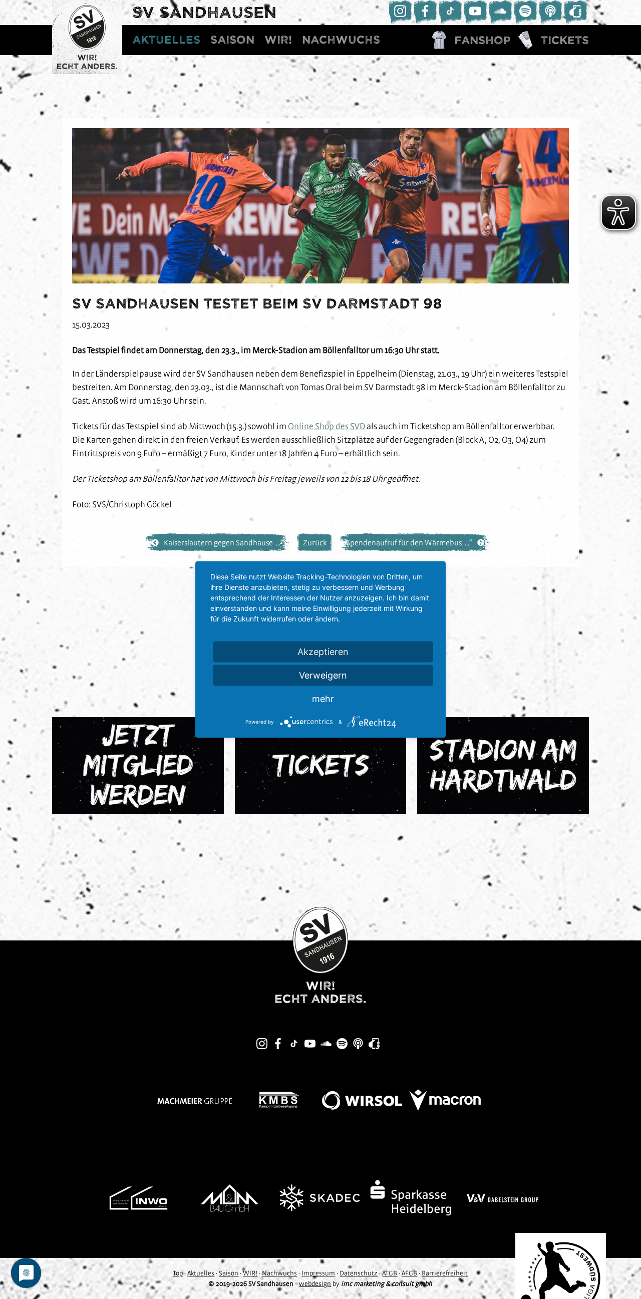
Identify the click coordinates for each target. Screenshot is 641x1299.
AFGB (409, 1273)
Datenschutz (359, 1273)
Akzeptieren (323, 651)
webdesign (315, 1283)
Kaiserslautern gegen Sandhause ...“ (223, 542)
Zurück (315, 542)
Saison (232, 40)
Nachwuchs (341, 40)
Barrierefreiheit (445, 1273)
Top (178, 1273)
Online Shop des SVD (326, 426)
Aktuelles (166, 40)
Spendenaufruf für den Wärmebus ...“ (409, 542)
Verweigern (323, 675)
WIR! (278, 40)
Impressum (318, 1273)
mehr (323, 699)
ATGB (389, 1273)
